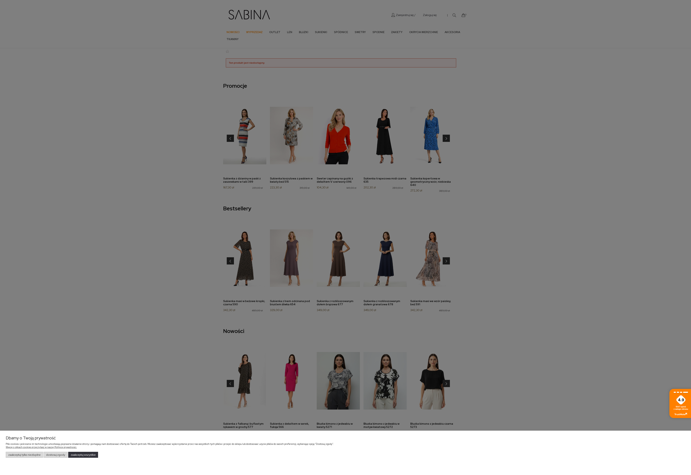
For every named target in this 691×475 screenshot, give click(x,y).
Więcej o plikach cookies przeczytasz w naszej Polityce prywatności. (41, 447)
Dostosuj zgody (55, 455)
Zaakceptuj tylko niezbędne (24, 455)
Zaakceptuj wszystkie (83, 455)
